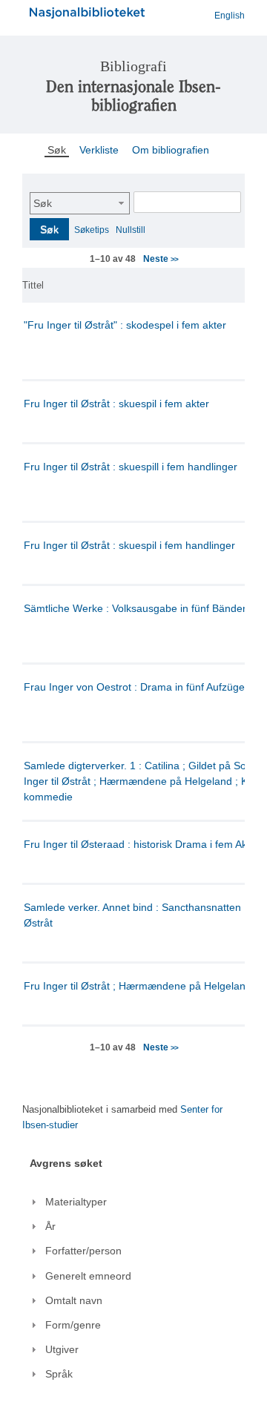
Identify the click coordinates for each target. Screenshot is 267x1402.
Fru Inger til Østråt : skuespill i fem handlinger (130, 467)
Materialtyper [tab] (76, 1202)
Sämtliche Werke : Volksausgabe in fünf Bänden (136, 608)
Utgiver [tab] (62, 1349)
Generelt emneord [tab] (88, 1276)
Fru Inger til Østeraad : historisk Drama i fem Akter (142, 844)
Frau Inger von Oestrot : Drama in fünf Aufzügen (137, 687)
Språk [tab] (59, 1374)
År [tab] (50, 1226)
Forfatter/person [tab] (83, 1251)
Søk (42, 203)
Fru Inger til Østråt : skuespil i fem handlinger (129, 545)
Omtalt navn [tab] (73, 1300)
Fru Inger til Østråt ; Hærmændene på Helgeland (137, 986)
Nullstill (130, 230)
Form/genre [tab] (73, 1325)
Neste (160, 259)
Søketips (91, 230)
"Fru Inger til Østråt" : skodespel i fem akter (125, 325)
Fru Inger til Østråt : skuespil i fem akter (116, 403)
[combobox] (80, 203)
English (229, 15)
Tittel (33, 285)
